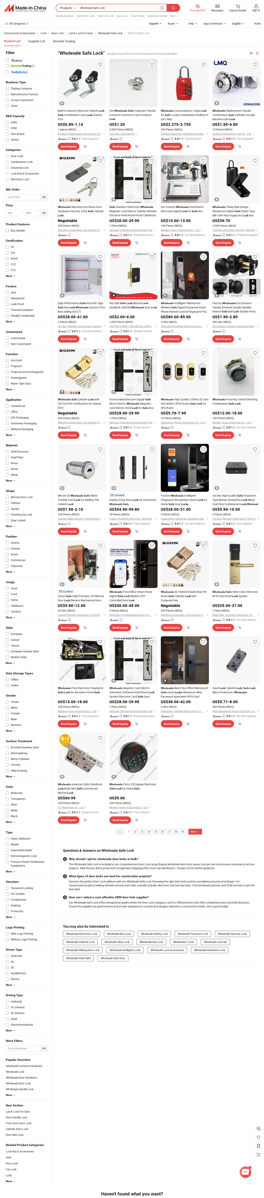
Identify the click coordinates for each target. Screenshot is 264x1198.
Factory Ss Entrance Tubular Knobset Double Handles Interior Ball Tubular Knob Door (233, 307)
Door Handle (137, 15)
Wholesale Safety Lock (154, 934)
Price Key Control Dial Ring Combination (234, 401)
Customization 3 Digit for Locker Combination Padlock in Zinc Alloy (184, 115)
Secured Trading (64, 41)
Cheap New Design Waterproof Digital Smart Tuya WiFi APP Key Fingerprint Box (233, 211)
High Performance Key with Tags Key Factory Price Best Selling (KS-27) (81, 307)
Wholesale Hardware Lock (209, 950)
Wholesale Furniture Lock (193, 934)
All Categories (17, 23)
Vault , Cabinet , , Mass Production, (234, 690)
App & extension (213, 23)
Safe (8, 1157)
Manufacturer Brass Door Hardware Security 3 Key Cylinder (81, 211)
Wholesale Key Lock (151, 942)
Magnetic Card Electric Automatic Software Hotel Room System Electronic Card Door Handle (132, 692)
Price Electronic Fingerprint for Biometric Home (80, 690)
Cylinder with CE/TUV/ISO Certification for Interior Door (79, 403)
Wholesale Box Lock (119, 934)
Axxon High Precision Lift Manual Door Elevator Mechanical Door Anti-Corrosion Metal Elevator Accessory (82, 598)
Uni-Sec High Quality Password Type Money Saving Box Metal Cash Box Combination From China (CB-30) (236, 500)
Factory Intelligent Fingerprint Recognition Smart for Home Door (184, 500)
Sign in (256, 10)
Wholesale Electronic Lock (81, 934)
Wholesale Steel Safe (78, 958)
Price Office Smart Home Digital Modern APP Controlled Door (130, 596)
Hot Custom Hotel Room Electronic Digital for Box (182, 209)
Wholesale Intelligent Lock (125, 950)
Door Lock (12, 1163)
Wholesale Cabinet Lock (80, 942)
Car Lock (11, 1169)
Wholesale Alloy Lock (117, 942)
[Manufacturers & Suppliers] (25, 8)
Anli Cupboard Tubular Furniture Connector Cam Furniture (132, 115)
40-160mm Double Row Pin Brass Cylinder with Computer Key (184, 596)
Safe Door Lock (105, 15)
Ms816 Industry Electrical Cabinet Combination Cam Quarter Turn (81, 115)
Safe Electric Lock (86, 15)
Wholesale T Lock (183, 942)
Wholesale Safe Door (113, 958)
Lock (9, 1175)
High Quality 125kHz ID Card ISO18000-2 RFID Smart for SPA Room (184, 403)
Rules (257, 23)
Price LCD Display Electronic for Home (132, 786)
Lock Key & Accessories (20, 1151)
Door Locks (122, 15)
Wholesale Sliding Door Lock (83, 950)
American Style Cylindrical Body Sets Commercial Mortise (80, 788)
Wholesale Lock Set (215, 942)
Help (191, 23)
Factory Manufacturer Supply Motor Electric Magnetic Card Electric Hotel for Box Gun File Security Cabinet (131, 403)
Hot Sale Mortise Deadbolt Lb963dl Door (133, 305)
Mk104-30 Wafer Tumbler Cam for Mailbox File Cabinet (78, 500)
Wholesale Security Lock (232, 934)
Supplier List (36, 41)
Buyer (171, 23)
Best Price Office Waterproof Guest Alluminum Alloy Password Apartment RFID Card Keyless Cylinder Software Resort (184, 692)
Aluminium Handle (157, 15)
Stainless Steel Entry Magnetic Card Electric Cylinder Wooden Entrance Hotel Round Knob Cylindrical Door (133, 211)
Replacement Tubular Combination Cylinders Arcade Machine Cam (233, 115)
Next (194, 831)
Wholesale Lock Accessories (167, 950)
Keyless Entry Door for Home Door (132, 502)
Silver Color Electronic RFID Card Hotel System (235, 594)
